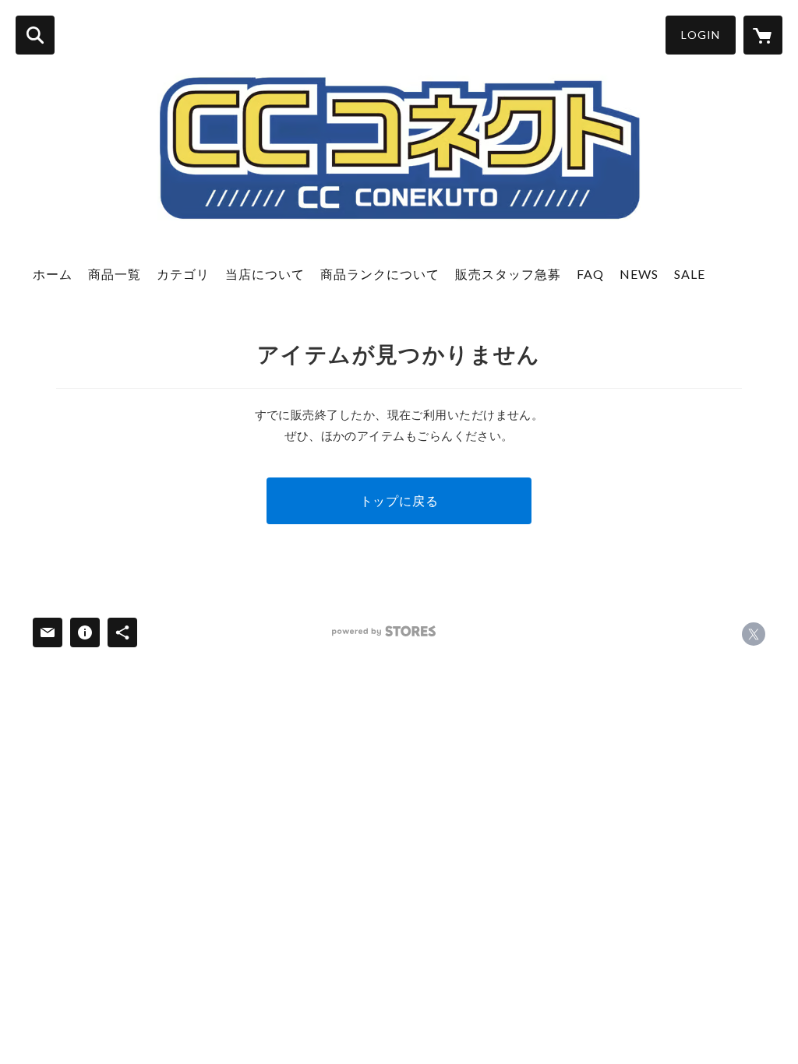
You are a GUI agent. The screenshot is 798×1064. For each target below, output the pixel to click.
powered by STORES (383, 631)
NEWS (639, 273)
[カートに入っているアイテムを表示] (762, 35)
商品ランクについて (380, 273)
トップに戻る (399, 500)
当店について (265, 273)
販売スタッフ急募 (508, 273)
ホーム (52, 273)
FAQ (590, 273)
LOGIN (700, 34)
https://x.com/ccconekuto (753, 634)
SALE (689, 273)
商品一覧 (114, 273)
